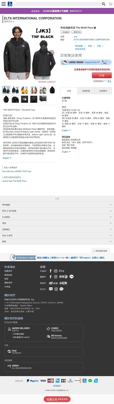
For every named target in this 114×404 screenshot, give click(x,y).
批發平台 (21, 329)
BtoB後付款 (16, 351)
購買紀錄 (8, 274)
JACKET (18, 171)
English (66, 32)
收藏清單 (8, 270)
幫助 (6, 278)
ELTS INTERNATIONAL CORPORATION (91, 39)
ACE (25, 171)
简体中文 (77, 32)
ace (75, 36)
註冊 (101, 75)
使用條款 (57, 385)
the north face (8, 171)
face (29, 171)
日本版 (7, 286)
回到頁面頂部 (101, 250)
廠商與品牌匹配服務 (59, 336)
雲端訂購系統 (56, 329)
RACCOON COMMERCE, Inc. (19, 299)
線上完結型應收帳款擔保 (22, 366)
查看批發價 (57, 399)
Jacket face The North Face (14, 180)
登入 (109, 81)
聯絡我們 (8, 282)
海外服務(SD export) (21, 337)
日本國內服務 (18, 333)
